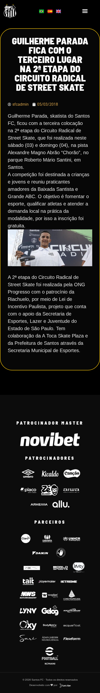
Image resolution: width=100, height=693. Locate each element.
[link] (17, 11)
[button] (85, 11)
